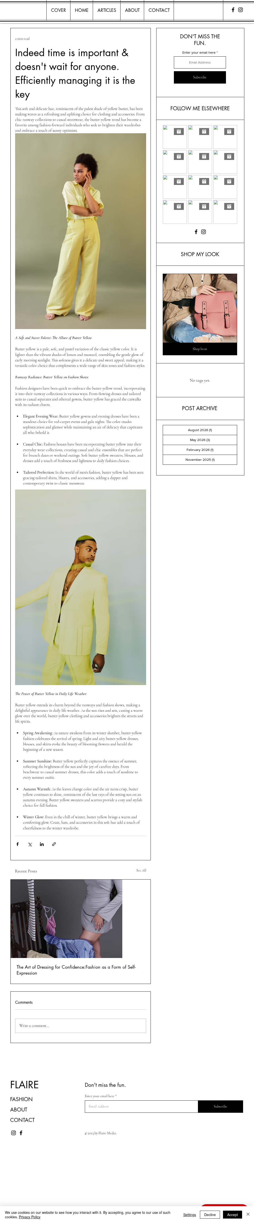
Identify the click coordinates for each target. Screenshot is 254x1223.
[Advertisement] (127, 1188)
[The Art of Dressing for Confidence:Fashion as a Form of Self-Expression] (81, 919)
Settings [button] (189, 1214)
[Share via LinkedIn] (41, 844)
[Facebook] (233, 10)
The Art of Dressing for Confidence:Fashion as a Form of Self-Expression (76, 970)
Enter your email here (199, 52)
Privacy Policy (29, 1216)
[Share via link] (54, 844)
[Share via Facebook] (17, 844)
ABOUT (18, 1109)
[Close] (248, 1214)
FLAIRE (24, 1084)
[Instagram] (240, 10)
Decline (210, 1214)
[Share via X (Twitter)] (29, 844)
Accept (232, 1214)
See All (141, 870)
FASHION (21, 1099)
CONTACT (22, 1120)
